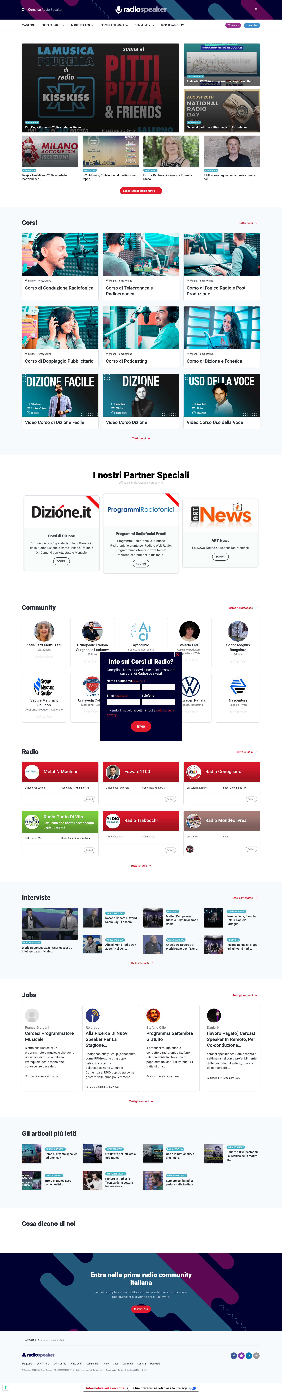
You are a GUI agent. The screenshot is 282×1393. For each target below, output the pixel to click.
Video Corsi (76, 1363)
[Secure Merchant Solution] (44, 697)
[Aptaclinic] (141, 642)
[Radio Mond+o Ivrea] (222, 833)
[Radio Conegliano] (222, 783)
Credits (145, 1370)
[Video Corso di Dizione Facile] (60, 401)
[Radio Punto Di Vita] (60, 833)
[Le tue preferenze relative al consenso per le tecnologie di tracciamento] (6, 1387)
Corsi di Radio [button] (50, 25)
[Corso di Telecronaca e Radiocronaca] (141, 266)
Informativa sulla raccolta (105, 1388)
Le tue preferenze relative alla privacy (159, 1388)
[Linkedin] (249, 1355)
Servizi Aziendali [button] (112, 25)
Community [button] (142, 25)
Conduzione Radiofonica (56, 1149)
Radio (106, 1363)
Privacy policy (98, 1370)
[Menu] (256, 10)
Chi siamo (128, 1363)
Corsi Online (60, 1363)
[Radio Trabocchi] (141, 833)
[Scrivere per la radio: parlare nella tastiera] (171, 1180)
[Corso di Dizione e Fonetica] (222, 337)
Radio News (29, 170)
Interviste (172, 911)
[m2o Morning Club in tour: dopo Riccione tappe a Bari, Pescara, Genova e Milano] (111, 158)
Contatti (141, 1363)
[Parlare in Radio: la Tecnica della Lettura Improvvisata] (111, 1180)
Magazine (28, 25)
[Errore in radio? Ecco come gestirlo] (50, 1180)
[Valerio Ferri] (189, 642)
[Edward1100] (141, 783)
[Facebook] (234, 1355)
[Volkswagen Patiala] (189, 697)
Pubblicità (155, 1363)
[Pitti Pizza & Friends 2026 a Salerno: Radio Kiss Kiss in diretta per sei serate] (100, 88)
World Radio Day (172, 25)
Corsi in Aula (43, 1363)
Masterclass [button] (80, 25)
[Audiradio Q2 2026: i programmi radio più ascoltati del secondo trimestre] (222, 65)
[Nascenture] (238, 697)
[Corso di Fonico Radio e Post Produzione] (222, 266)
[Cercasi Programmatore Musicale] (50, 1048)
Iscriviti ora (141, 1309)
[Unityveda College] (92, 697)
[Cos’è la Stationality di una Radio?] (171, 1153)
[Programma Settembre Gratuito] (171, 1048)
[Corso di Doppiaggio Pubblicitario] (60, 337)
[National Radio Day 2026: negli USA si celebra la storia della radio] (222, 110)
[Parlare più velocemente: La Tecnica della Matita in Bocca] (232, 1153)
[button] (177, 654)
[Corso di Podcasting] (141, 337)
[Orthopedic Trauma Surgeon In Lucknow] (92, 642)
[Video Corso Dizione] (141, 401)
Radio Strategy (115, 1149)
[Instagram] (241, 1355)
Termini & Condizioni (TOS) (129, 1370)
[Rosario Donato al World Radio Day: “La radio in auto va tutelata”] (111, 918)
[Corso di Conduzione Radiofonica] (60, 266)
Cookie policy (111, 1370)
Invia (141, 726)
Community (92, 1363)
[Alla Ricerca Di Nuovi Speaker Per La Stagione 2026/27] (111, 1048)
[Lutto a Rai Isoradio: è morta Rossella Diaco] (171, 158)
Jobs (115, 1363)
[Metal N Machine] (60, 783)
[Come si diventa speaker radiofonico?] (50, 1153)
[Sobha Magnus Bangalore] (238, 642)
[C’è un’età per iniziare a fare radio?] (111, 1153)
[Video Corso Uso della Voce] (222, 401)
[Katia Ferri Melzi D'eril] (44, 642)
